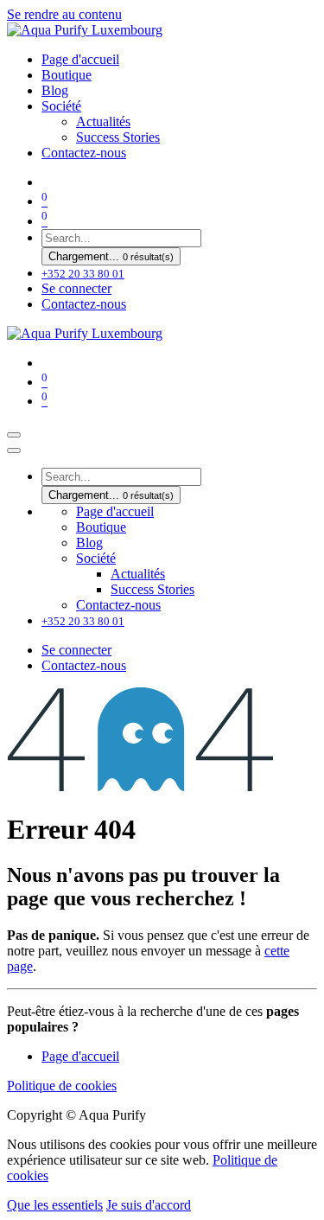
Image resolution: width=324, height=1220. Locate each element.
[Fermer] (14, 450)
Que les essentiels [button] (55, 1205)
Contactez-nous (83, 304)
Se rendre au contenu (64, 14)
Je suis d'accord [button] (148, 1205)
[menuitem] (80, 59)
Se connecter (76, 288)
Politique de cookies (62, 1085)
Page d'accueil (80, 1056)
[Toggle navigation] (14, 435)
